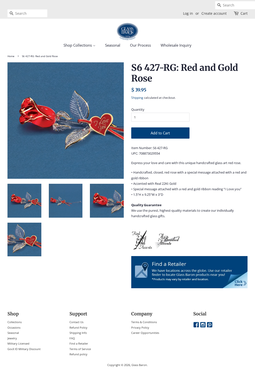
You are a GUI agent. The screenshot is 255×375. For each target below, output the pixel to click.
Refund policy (78, 354)
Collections (14, 322)
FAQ (72, 338)
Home (10, 56)
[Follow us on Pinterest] (210, 325)
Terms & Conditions (144, 322)
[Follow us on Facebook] (196, 325)
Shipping (137, 97)
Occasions (13, 327)
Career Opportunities (145, 333)
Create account (214, 13)
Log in (188, 13)
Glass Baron (139, 365)
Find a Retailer (78, 343)
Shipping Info (78, 333)
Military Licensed (18, 343)
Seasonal (112, 45)
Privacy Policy (140, 327)
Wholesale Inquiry (176, 45)
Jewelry (12, 338)
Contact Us (76, 322)
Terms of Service (80, 349)
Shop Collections (78, 45)
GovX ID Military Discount (24, 349)
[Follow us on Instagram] (203, 325)
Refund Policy (78, 327)
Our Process (140, 45)
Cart (244, 13)
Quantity (137, 109)
